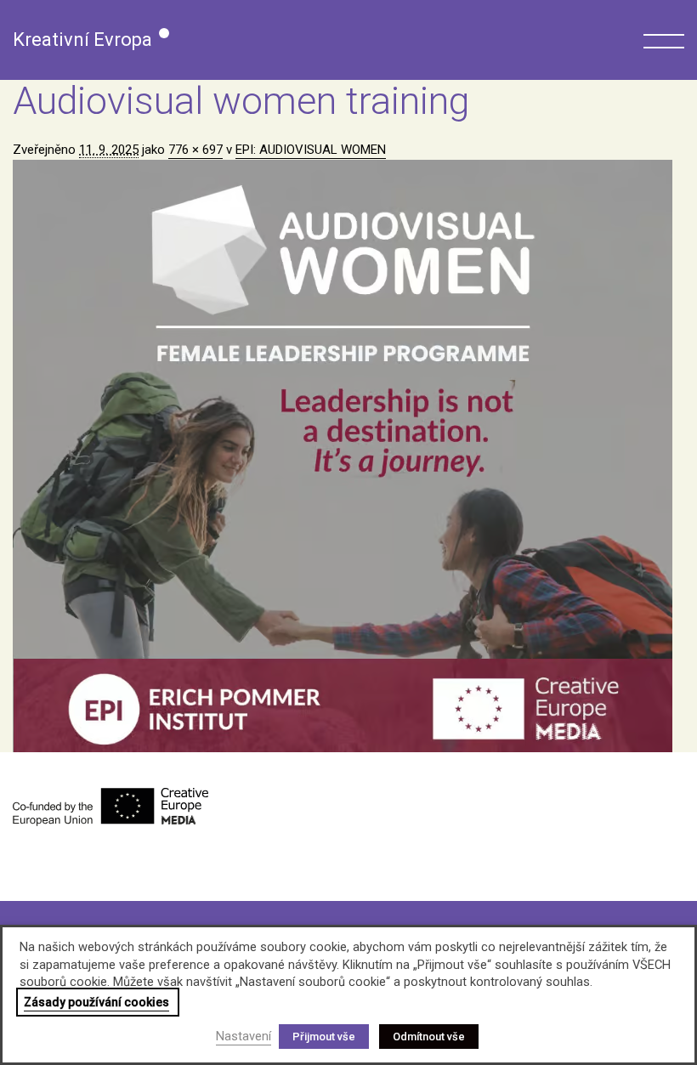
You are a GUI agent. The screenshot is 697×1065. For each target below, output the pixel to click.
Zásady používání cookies (96, 1002)
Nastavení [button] (243, 1036)
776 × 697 (195, 149)
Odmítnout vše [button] (429, 1036)
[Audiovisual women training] (348, 456)
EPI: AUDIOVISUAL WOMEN (310, 149)
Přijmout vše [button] (323, 1036)
